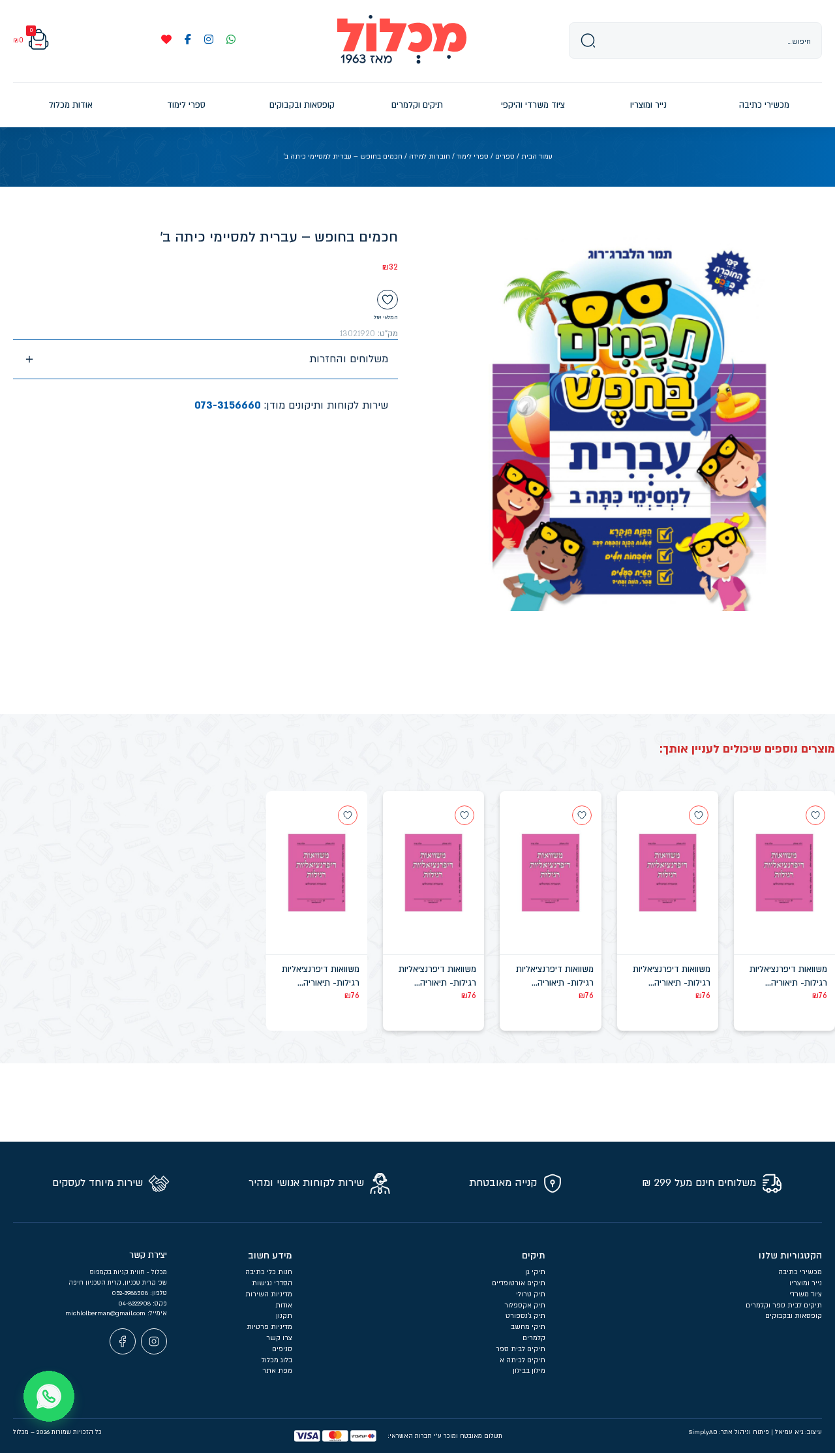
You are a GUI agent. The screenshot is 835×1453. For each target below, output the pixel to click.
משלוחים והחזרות (348, 359)
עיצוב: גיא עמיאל (798, 1432)
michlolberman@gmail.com (106, 1313)
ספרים (505, 156)
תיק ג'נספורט (525, 1315)
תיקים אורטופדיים (518, 1283)
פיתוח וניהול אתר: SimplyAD (729, 1432)
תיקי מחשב (528, 1327)
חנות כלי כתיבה (268, 1272)
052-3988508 (131, 1293)
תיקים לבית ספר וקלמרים (784, 1305)
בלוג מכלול (277, 1360)
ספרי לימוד (473, 156)
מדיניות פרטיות (269, 1327)
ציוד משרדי (805, 1294)
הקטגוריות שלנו (790, 1255)
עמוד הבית (537, 156)
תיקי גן (535, 1272)
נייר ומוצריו (805, 1283)
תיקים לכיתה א (522, 1360)
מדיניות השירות (268, 1294)
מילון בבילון (529, 1370)
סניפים (282, 1349)
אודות (283, 1305)
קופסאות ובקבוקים (793, 1315)
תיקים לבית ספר (520, 1349)
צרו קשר (279, 1338)
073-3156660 (227, 405)
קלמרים (534, 1338)
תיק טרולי (530, 1294)
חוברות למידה (429, 156)
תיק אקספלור (524, 1305)
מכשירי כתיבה (800, 1272)
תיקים (533, 1255)
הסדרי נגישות (272, 1283)
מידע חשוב (270, 1255)
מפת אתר (277, 1370)
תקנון (284, 1315)
